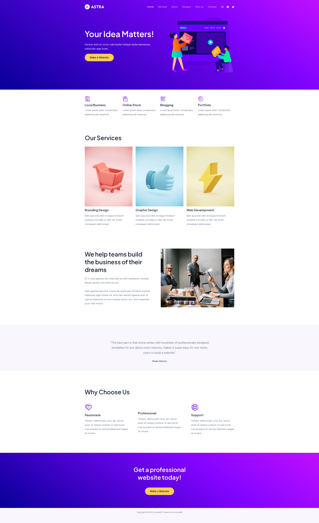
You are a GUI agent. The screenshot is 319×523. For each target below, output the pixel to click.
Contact (212, 6)
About (174, 6)
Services (162, 6)
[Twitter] (233, 7)
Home (150, 6)
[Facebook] (228, 7)
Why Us (199, 6)
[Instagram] (222, 7)
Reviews (186, 6)
